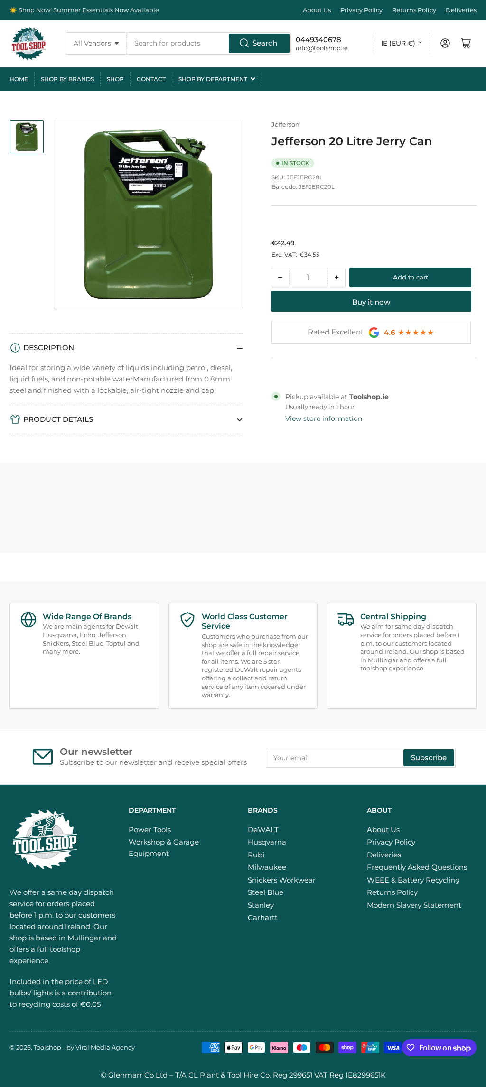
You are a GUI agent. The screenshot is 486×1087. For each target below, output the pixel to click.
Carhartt (263, 917)
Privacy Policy (361, 10)
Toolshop (47, 1047)
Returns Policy (414, 10)
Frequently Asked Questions (417, 867)
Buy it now (371, 302)
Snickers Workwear (282, 879)
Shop (115, 79)
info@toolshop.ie (322, 48)
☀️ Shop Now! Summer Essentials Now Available (84, 10)
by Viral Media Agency (100, 1047)
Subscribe (429, 757)
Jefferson (285, 124)
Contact (151, 79)
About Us (317, 10)
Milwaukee (267, 867)
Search (264, 42)
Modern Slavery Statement (414, 905)
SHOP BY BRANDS (67, 79)
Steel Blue (265, 892)
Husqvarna (267, 841)
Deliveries (461, 10)
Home (18, 79)
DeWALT (263, 829)
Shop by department (212, 79)
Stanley (261, 905)
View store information (323, 418)
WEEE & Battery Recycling (413, 879)
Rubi (256, 854)
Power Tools (150, 829)
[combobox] (209, 43)
